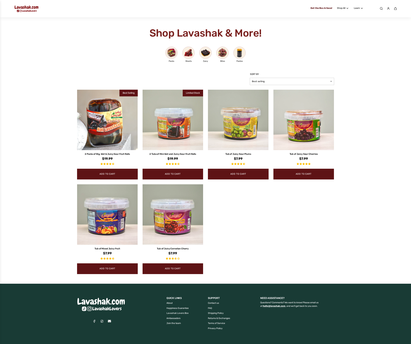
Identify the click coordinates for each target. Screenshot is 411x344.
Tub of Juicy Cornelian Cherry (173, 248)
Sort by (254, 74)
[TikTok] (101, 321)
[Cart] (395, 8)
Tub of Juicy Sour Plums (238, 154)
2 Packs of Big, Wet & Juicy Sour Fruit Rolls (107, 154)
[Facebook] (94, 321)
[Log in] (388, 8)
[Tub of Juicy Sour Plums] (238, 120)
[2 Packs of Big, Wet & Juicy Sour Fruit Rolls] (107, 120)
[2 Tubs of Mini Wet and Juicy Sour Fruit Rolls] (173, 120)
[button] (107, 164)
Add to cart (107, 174)
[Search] (381, 8)
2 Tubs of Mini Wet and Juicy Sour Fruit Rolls (172, 154)
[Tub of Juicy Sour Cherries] (303, 120)
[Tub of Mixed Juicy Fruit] (107, 214)
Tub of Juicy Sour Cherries (304, 154)
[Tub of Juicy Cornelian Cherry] (173, 214)
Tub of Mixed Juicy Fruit (107, 248)
